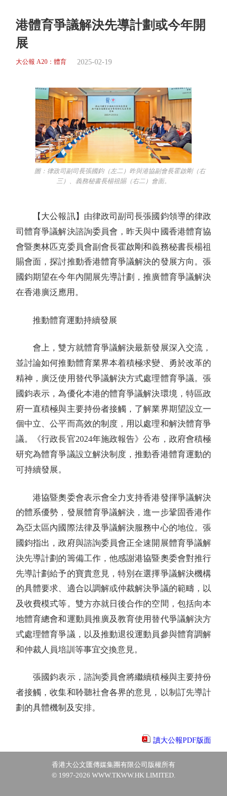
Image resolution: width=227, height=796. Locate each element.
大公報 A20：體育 (41, 62)
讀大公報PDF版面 (182, 740)
